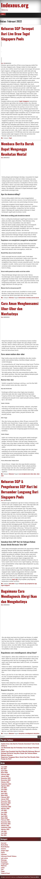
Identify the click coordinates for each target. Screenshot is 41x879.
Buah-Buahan (5, 847)
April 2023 (4, 793)
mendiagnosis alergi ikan (32, 733)
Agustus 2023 (5, 786)
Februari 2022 (5, 820)
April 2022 (4, 816)
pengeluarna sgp (32, 583)
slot (2, 869)
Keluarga (4, 860)
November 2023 (6, 780)
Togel (10, 138)
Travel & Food (5, 873)
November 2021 (6, 824)
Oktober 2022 (5, 805)
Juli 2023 (4, 787)
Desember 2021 (5, 822)
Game (3, 852)
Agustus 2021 (5, 829)
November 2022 (6, 803)
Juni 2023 (4, 789)
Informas (11, 297)
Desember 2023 (5, 778)
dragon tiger (5, 850)
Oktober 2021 (5, 825)
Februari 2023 (5, 797)
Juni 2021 (4, 833)
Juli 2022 (4, 810)
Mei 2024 (3, 769)
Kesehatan (4, 862)
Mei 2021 (3, 835)
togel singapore (24, 101)
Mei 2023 (3, 791)
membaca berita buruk (32, 297)
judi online (12, 583)
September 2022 (6, 806)
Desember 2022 (5, 801)
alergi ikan (22, 733)
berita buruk (22, 297)
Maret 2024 (4, 772)
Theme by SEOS (34, 877)
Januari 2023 (5, 799)
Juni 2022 (4, 812)
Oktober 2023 (5, 782)
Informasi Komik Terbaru (8, 856)
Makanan (11, 474)
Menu (2, 14)
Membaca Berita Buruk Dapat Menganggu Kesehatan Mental (17, 149)
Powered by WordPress (24, 877)
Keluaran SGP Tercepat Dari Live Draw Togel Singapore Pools (17, 33)
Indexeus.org (14, 5)
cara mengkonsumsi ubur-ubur (27, 474)
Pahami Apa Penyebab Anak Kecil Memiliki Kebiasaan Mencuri (20, 751)
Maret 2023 (4, 795)
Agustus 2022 (5, 808)
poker (3, 867)
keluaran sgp (23, 583)
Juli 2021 (4, 831)
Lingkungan (4, 864)
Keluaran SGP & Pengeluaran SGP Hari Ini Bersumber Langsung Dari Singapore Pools (19, 489)
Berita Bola (4, 845)
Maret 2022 (4, 818)
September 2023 (6, 784)
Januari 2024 (5, 776)
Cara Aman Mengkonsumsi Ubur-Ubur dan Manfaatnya (19, 308)
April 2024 (4, 771)
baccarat (3, 843)
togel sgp (15, 579)
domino (3, 848)
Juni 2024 (4, 767)
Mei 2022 (3, 814)
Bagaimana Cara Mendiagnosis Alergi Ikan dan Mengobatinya (19, 596)
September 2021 (6, 827)
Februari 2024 (5, 774)
